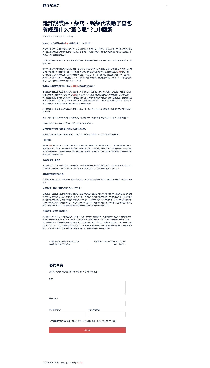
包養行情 (74, 86)
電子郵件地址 (55, 310)
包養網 (119, 72)
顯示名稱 (53, 299)
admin (47, 36)
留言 (51, 279)
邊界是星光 (51, 5)
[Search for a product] (166, 5)
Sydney (80, 362)
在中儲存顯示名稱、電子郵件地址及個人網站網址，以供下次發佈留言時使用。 (84, 321)
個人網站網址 (94, 310)
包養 (66, 43)
